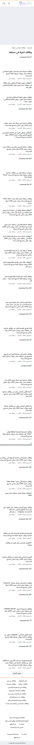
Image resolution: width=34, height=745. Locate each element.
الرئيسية (29, 47)
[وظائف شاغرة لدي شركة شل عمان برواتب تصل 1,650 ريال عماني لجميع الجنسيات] (17, 118)
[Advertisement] (17, 26)
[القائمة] (9, 3)
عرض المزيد (17, 673)
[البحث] (4, 3)
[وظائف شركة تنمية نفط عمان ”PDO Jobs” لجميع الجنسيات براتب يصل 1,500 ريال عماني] (17, 195)
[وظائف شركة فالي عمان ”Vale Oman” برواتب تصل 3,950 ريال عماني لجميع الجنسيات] (17, 478)
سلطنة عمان (12, 78)
